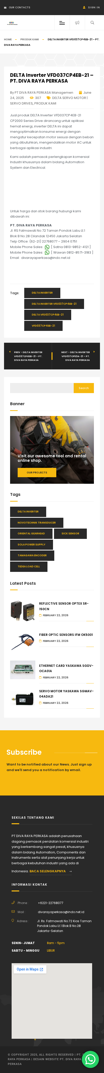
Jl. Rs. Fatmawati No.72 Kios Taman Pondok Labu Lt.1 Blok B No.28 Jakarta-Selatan (64, 926)
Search (84, 388)
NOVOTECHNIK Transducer (37, 523)
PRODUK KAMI (29, 39)
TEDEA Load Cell (29, 566)
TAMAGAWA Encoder (32, 555)
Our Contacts (19, 7)
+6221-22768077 (50, 903)
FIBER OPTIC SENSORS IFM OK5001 (66, 635)
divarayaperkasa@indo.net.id (61, 912)
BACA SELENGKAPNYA (48, 871)
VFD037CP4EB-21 (43, 326)
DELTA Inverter (42, 293)
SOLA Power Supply (31, 544)
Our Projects (37, 472)
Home (8, 39)
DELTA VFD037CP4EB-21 (48, 315)
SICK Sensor (70, 533)
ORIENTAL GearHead (31, 533)
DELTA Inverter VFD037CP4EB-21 (54, 304)
